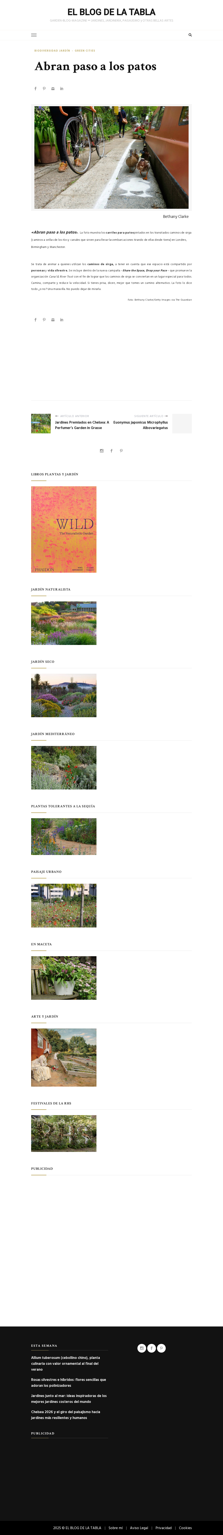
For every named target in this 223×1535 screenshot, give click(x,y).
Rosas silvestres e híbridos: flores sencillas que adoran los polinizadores (68, 1383)
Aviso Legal (139, 1528)
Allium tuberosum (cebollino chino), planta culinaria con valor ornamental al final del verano (65, 1363)
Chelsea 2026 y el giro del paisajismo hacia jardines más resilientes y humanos (65, 1415)
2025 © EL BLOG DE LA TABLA (77, 1528)
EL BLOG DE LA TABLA (111, 12)
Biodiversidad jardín (52, 51)
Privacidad (163, 1528)
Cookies (185, 1528)
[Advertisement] (111, 357)
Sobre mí (116, 1528)
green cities (85, 51)
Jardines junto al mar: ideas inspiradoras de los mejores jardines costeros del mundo (69, 1399)
